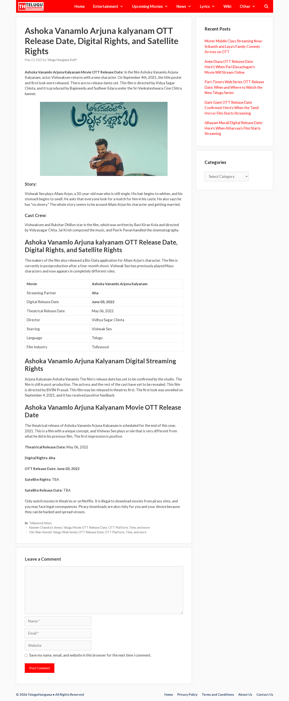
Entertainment (105, 6)
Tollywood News (40, 523)
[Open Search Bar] (266, 6)
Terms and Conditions (218, 694)
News (181, 6)
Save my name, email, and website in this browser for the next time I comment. (90, 655)
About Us (245, 694)
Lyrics (205, 6)
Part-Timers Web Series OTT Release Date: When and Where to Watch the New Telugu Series (234, 87)
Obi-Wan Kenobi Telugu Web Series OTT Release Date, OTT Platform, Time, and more (87, 532)
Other (245, 6)
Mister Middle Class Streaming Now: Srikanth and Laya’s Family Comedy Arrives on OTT (233, 46)
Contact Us (264, 694)
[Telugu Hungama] (32, 6)
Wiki (227, 6)
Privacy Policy (187, 694)
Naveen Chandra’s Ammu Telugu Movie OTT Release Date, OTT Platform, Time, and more (89, 527)
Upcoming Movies (147, 6)
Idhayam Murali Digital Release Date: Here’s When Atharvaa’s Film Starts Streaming (234, 128)
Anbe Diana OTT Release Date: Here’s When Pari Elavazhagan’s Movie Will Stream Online (230, 67)
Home (79, 6)
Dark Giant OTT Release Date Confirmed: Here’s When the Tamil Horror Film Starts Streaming (232, 107)
